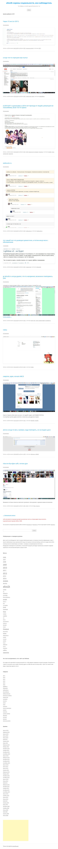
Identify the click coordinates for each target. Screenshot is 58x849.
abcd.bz (32, 420)
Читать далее (7, 317)
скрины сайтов (6, 713)
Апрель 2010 (6, 802)
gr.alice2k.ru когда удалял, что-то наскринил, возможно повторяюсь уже (28, 277)
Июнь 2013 (5, 768)
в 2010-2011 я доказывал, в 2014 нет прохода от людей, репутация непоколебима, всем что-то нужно (28, 107)
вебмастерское (6, 693)
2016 (4, 684)
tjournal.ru (5, 631)
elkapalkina (41, 96)
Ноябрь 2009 (6, 808)
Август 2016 (5, 730)
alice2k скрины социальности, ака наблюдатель (29, 3)
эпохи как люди (29, 48)
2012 (37, 320)
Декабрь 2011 (6, 786)
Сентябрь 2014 (6, 754)
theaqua (6, 629)
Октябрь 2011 (6, 790)
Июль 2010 (5, 797)
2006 (4, 557)
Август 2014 (5, 755)
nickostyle (38, 267)
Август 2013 (5, 764)
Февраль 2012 (6, 784)
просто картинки (7, 708)
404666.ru (5, 686)
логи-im (5, 701)
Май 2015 (5, 739)
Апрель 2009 (6, 813)
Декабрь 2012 (6, 775)
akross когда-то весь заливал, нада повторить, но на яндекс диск (27, 430)
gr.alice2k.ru (48, 320)
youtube (4, 639)
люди (33, 96)
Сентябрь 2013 (6, 763)
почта (4, 646)
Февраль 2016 (6, 732)
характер (11, 153)
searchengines (6, 621)
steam (4, 626)
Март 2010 (5, 804)
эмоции (5, 719)
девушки (5, 644)
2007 (4, 559)
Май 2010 (5, 801)
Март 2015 (5, 743)
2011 (25, 48)
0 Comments (6, 25)
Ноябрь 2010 (6, 795)
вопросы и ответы (7, 695)
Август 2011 (5, 793)
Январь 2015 (6, 746)
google (5, 599)
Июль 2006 (5, 815)
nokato (4, 614)
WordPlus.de (15, 846)
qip (3, 617)
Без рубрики (6, 692)
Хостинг (5, 717)
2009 (5, 564)
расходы (5, 711)
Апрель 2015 (6, 741)
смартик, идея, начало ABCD (13, 376)
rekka (5, 330)
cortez (4, 589)
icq (4, 603)
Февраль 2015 (6, 745)
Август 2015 (5, 734)
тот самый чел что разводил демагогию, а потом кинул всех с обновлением (25, 241)
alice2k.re (53, 524)
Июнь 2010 (5, 799)
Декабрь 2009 (6, 806)
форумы (5, 715)
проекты (41, 152)
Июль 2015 (5, 735)
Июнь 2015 (5, 737)
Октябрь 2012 (6, 777)
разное (4, 710)
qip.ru (4, 619)
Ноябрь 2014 (6, 750)
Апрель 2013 (6, 770)
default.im (5, 593)
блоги (4, 642)
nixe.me (38, 506)
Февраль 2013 (6, 772)
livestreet (5, 609)
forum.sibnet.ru (6, 597)
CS (3, 591)
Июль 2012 (5, 781)
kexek (4, 607)
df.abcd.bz (5, 688)
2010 (32, 320)
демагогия (28, 96)
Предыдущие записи (9, 515)
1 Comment (5, 245)
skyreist (4, 625)
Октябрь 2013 (6, 761)
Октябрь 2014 (6, 752)
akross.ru (33, 454)
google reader (42, 320)
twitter (4, 633)
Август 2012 (5, 779)
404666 (5, 581)
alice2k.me (35, 524)
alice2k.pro (29, 524)
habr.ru (4, 601)
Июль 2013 (5, 766)
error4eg (5, 595)
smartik (36, 420)
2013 (4, 576)
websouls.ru (7, 163)
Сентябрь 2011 (6, 792)
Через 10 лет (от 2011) (11, 21)
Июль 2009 (5, 810)
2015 (4, 682)
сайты (5, 650)
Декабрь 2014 (6, 748)
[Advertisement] (15, 830)
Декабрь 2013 (6, 759)
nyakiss (5, 616)
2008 (4, 562)
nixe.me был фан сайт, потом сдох (15, 464)
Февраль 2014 (6, 757)
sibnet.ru (5, 623)
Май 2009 (5, 811)
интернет (36, 152)
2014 (27, 152)
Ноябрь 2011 (6, 788)
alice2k (49, 152)
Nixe (35, 506)
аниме (4, 641)
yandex (4, 637)
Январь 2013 (6, 773)
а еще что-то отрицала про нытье (15, 58)
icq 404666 (5, 605)
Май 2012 (5, 783)
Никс (4, 704)
